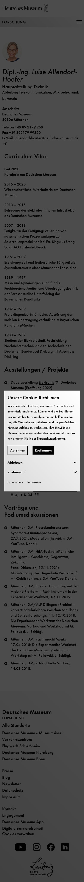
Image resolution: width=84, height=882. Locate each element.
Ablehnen (17, 450)
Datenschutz (15, 482)
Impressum (34, 482)
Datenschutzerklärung (51, 438)
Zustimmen (43, 450)
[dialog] (42, 441)
